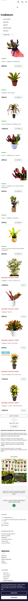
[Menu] (25, 1)
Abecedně (5, 31)
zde (2, 589)
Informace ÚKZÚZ (5, 543)
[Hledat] (18, 1)
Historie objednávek (6, 559)
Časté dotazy (4, 541)
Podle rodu (6, 573)
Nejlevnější (5, 22)
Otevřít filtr (6, 34)
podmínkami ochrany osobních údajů (16, 501)
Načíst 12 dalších (14, 416)
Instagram (6, 525)
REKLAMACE (4, 537)
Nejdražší (5, 25)
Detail (23, 285)
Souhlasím (14, 597)
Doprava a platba (5, 535)
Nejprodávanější (7, 28)
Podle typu (6, 578)
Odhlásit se (4, 563)
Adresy (3, 561)
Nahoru (15, 426)
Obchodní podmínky (6, 539)
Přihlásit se (14, 505)
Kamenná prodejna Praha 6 (8, 534)
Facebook (6, 523)
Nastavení (14, 593)
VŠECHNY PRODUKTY (8, 580)
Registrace (4, 557)
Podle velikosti (6, 575)
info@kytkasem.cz (8, 517)
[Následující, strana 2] (14, 420)
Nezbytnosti (6, 577)
